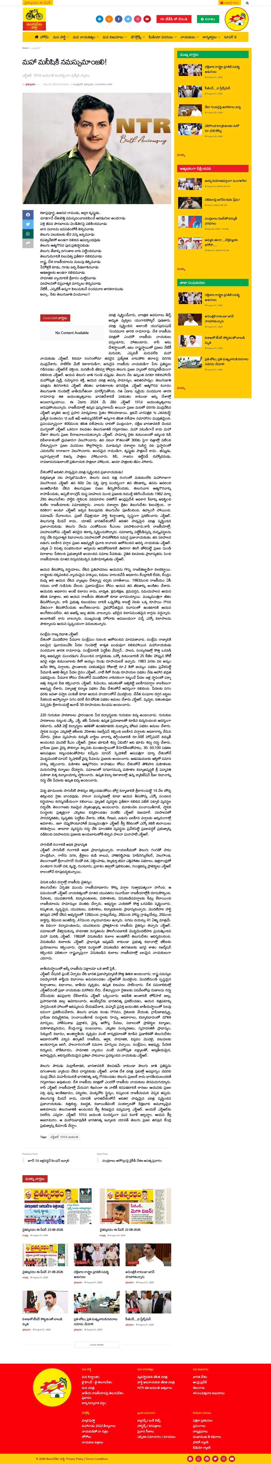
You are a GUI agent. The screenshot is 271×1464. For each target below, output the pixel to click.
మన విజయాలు (113, 36)
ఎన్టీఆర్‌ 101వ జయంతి (64, 1137)
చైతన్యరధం (31, 84)
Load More (97, 1345)
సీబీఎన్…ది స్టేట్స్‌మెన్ (138, 1319)
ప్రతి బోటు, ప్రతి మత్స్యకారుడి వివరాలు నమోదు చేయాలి (96, 1321)
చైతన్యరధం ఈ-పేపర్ (37, 2)
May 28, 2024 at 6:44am (56, 84)
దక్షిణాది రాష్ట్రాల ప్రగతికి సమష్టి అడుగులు (91, 1274)
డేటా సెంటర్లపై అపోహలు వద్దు (223, 107)
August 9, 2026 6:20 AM (218, 186)
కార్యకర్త (25, 1235)
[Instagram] (223, 1459)
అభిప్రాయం (231, 2)
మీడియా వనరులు (161, 36)
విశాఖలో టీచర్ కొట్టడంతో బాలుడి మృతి (42, 1321)
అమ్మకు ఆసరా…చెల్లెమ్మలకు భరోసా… (221, 242)
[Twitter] (215, 1459)
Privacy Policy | (76, 1459)
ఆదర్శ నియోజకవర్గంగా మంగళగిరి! (226, 180)
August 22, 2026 (117, 1235)
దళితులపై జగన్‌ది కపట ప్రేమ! (222, 199)
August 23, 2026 (40, 1235)
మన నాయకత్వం (84, 36)
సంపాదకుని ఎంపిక (103, 84)
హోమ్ (44, 36)
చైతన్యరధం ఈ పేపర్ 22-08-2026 (120, 1229)
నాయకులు (188, 36)
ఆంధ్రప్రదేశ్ (36, 48)
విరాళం (209, 19)
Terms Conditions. (97, 1459)
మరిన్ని (181, 154)
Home (25, 48)
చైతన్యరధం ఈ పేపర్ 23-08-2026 (42, 1229)
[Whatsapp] (198, 1459)
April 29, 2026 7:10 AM (218, 229)
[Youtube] (232, 1459)
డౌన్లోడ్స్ (136, 36)
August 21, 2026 (40, 1277)
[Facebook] (207, 1459)
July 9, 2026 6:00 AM (217, 205)
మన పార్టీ (59, 36)
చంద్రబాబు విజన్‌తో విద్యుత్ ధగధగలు (221, 221)
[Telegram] (190, 1459)
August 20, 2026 (215, 112)
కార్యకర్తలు (210, 36)
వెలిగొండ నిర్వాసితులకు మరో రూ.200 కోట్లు (222, 128)
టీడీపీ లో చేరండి (176, 19)
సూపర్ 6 (230, 36)
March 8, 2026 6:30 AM (218, 250)
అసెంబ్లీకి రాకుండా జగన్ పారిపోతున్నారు (140, 1274)
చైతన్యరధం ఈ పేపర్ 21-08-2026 (42, 1271)
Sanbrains (263, 1458)
